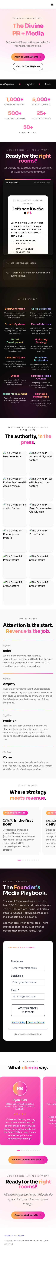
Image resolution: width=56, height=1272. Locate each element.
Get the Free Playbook (28, 66)
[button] (2, 4)
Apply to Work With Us (28, 57)
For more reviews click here (28, 1159)
